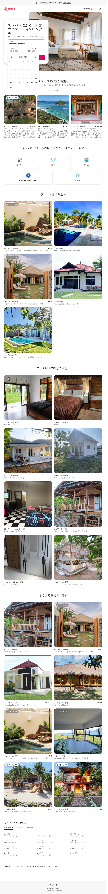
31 (15, 87)
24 (15, 83)
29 (36, 83)
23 (11, 83)
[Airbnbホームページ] (9, 8)
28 (32, 83)
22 (36, 78)
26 (23, 83)
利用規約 (59, 890)
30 (11, 87)
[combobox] (26, 43)
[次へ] (57, 90)
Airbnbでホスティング (92, 9)
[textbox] (17, 51)
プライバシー (49, 890)
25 (19, 83)
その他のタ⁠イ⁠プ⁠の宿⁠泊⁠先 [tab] (24, 827)
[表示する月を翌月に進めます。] (35, 57)
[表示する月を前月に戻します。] (11, 57)
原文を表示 (67, 3)
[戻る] (49, 90)
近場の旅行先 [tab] (8, 827)
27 (27, 83)
